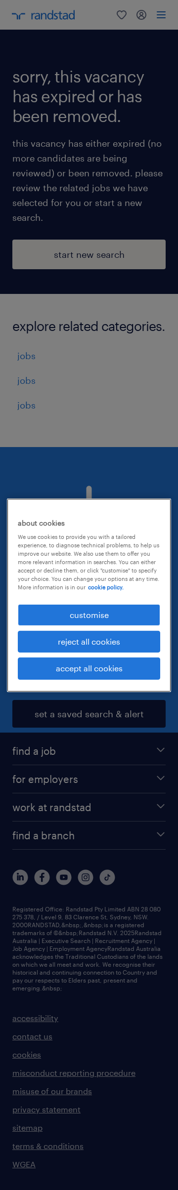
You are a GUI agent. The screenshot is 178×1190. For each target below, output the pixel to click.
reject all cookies (89, 641)
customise (89, 614)
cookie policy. (106, 587)
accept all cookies (89, 668)
